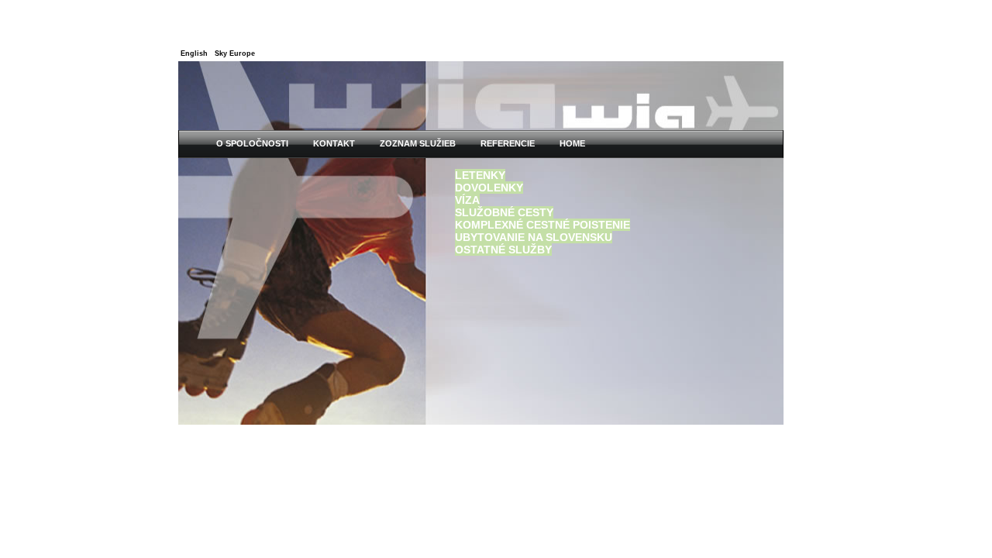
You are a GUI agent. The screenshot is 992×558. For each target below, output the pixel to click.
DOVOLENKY (489, 187)
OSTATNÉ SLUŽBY (503, 249)
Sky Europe (235, 53)
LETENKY (480, 175)
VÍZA (467, 200)
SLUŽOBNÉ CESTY (504, 212)
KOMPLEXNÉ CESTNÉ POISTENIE (542, 225)
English (194, 53)
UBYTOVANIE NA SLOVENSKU (533, 237)
